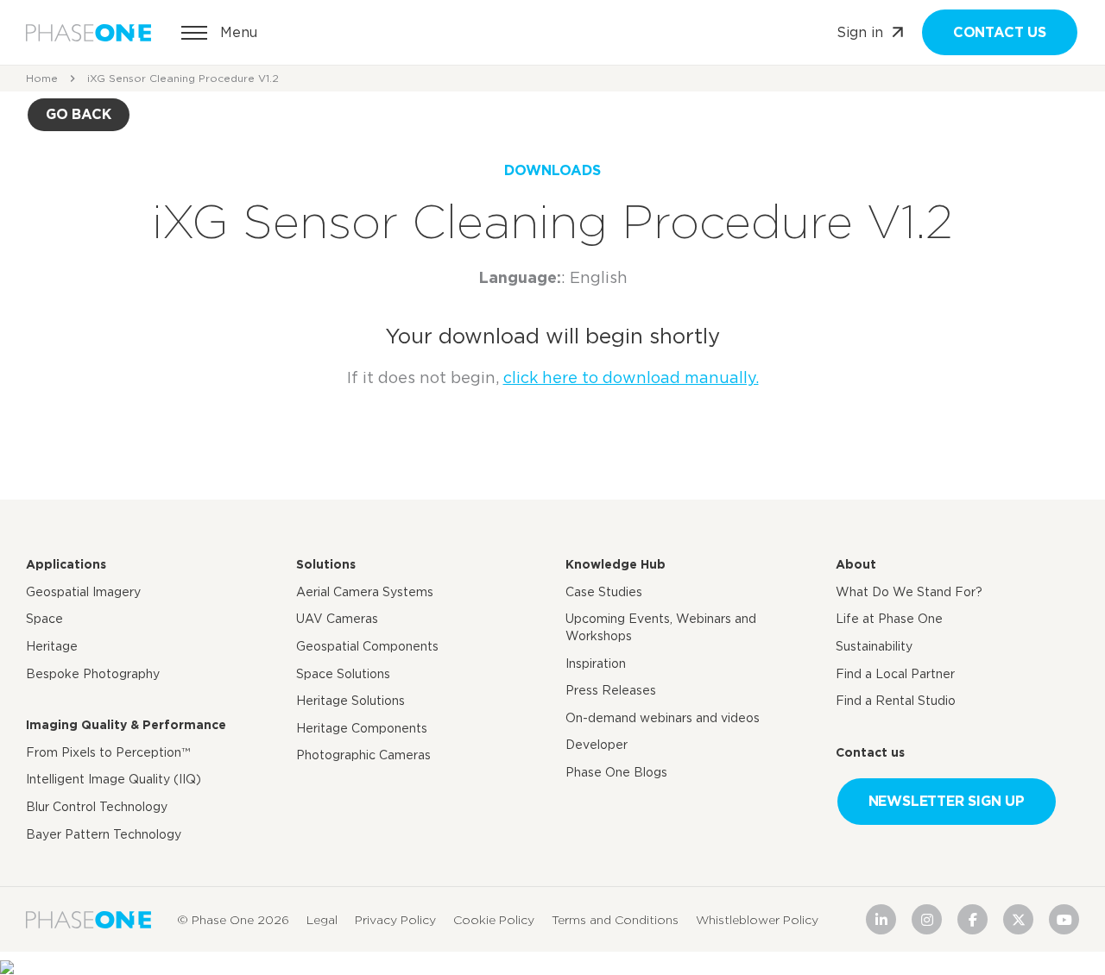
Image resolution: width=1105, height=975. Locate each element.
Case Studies (603, 592)
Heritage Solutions (350, 701)
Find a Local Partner (895, 674)
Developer (596, 745)
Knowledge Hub (615, 564)
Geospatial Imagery (83, 592)
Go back (78, 114)
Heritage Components (361, 728)
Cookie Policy (493, 919)
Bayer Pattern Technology (103, 834)
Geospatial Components (367, 646)
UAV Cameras (337, 619)
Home (42, 78)
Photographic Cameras (363, 755)
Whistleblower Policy (757, 919)
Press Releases (610, 690)
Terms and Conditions (615, 919)
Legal (322, 919)
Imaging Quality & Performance (126, 725)
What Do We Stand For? (909, 592)
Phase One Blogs (616, 772)
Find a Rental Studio (896, 701)
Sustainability (874, 646)
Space (44, 619)
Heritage (52, 646)
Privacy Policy (395, 919)
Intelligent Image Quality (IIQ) (113, 779)
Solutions (326, 564)
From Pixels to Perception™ (108, 752)
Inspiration (595, 663)
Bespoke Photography (93, 674)
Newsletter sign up (946, 801)
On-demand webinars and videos (662, 718)
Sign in (860, 32)
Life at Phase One (889, 619)
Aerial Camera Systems (364, 592)
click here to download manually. (631, 377)
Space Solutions (343, 674)
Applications (66, 564)
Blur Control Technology (96, 807)
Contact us (999, 32)
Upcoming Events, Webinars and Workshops (660, 627)
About (856, 564)
